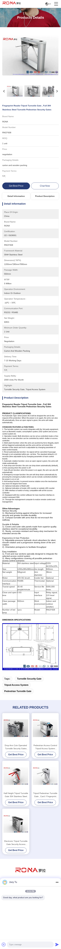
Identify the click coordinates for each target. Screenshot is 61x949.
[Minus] (57, 882)
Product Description (45, 196)
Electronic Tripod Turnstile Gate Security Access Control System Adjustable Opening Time (16, 843)
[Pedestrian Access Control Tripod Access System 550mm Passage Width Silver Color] (45, 728)
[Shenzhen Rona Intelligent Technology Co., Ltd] (11, 4)
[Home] (30, 873)
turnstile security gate (29, 679)
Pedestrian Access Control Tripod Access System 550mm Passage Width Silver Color (45, 747)
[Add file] (4, 944)
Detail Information (16, 196)
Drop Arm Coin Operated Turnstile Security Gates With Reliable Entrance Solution (16, 747)
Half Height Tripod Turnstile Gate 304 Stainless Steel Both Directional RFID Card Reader (16, 795)
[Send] (57, 944)
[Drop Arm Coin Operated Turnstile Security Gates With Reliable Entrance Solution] (15, 728)
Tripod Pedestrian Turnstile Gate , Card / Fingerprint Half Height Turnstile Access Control (45, 795)
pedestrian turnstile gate (17, 691)
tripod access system (16, 685)
